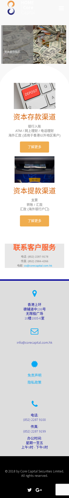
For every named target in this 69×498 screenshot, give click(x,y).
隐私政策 (34, 382)
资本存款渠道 (34, 117)
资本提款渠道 (34, 191)
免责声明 (34, 375)
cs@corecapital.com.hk (38, 265)
